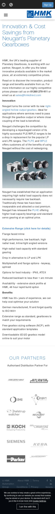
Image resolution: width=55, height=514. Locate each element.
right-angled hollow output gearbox (26, 107)
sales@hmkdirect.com (28, 95)
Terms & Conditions (28, 483)
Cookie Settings (39, 501)
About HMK (23, 480)
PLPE (31, 141)
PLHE (35, 210)
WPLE (43, 141)
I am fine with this (27, 506)
